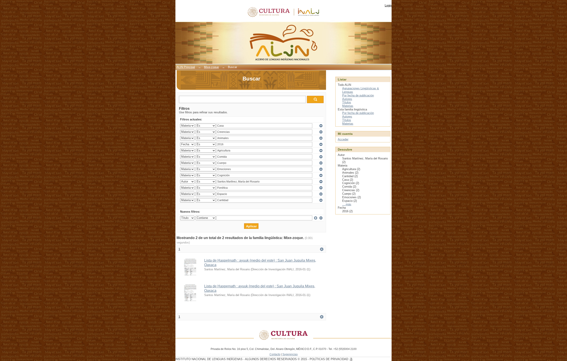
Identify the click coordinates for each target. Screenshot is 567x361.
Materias (347, 106)
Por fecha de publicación (358, 95)
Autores (347, 99)
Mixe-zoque (211, 67)
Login (388, 5)
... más (346, 204)
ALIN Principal (186, 67)
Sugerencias (290, 354)
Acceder (343, 139)
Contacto (275, 354)
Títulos (346, 102)
